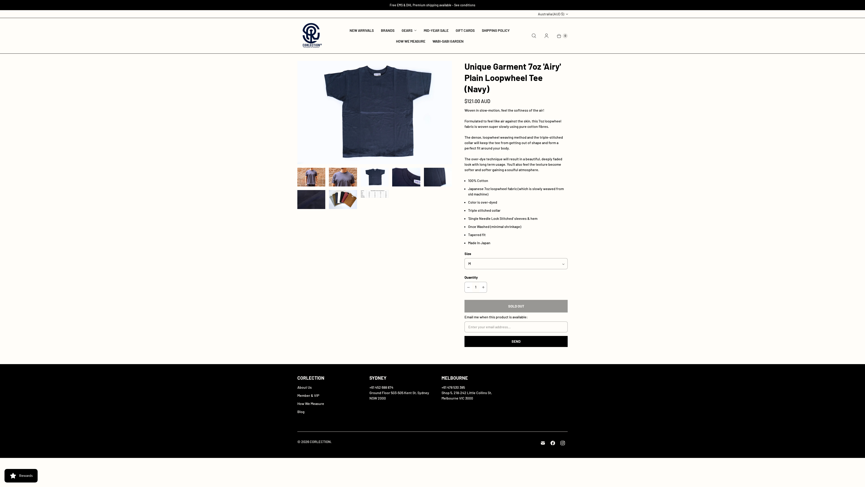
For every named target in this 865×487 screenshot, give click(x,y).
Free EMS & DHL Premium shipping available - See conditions (432, 5)
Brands (387, 30)
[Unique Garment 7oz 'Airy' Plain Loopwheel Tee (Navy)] (374, 112)
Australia (551, 14)
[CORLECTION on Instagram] (563, 443)
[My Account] (546, 35)
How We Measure (410, 41)
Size (467, 253)
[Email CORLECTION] (543, 443)
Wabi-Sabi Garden (448, 41)
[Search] (534, 35)
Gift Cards (465, 30)
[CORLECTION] (311, 36)
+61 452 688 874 (381, 387)
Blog (301, 411)
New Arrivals (362, 30)
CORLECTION (320, 441)
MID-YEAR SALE (436, 30)
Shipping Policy (496, 30)
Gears (407, 30)
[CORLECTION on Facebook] (553, 443)
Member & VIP (308, 395)
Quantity (471, 277)
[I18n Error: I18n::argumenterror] (311, 177)
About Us (304, 387)
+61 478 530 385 (453, 387)
